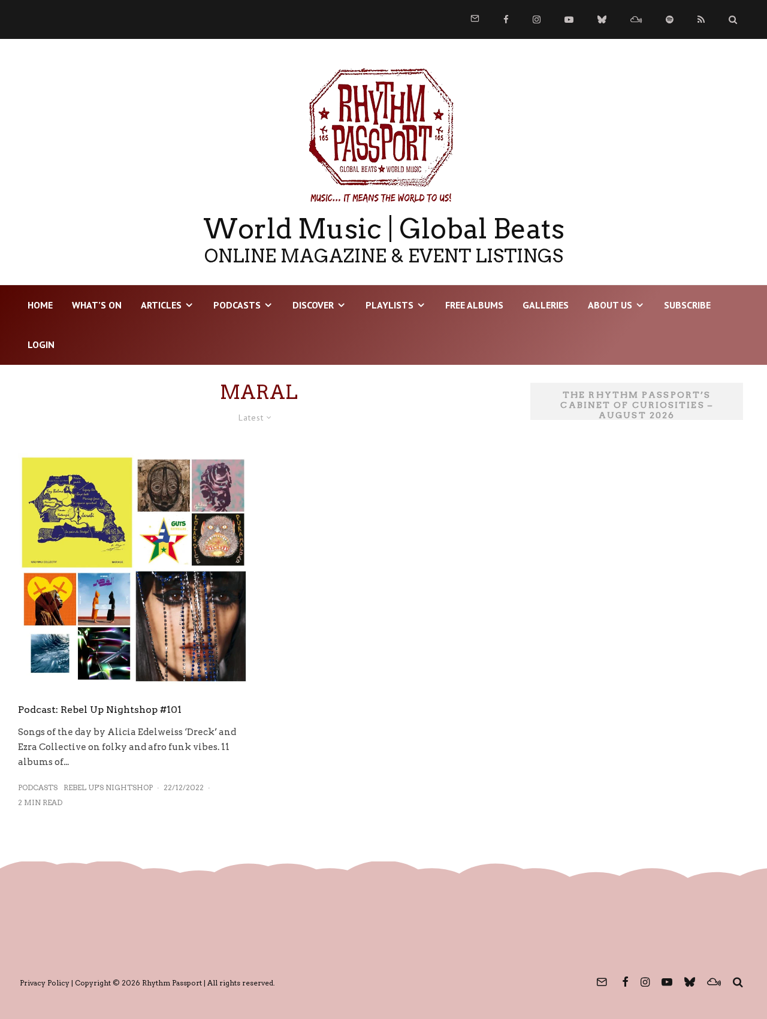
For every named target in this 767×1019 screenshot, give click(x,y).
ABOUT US (610, 305)
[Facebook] (506, 19)
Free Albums (474, 305)
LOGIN (41, 344)
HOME (40, 305)
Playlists (389, 305)
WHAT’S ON (97, 305)
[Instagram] (536, 19)
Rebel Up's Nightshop (108, 787)
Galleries (546, 305)
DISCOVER (313, 305)
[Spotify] (670, 19)
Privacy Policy (45, 982)
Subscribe (687, 305)
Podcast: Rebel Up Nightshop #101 (100, 709)
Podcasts (237, 305)
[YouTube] (568, 19)
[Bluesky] (601, 19)
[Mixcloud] (636, 19)
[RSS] (701, 19)
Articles (161, 305)
